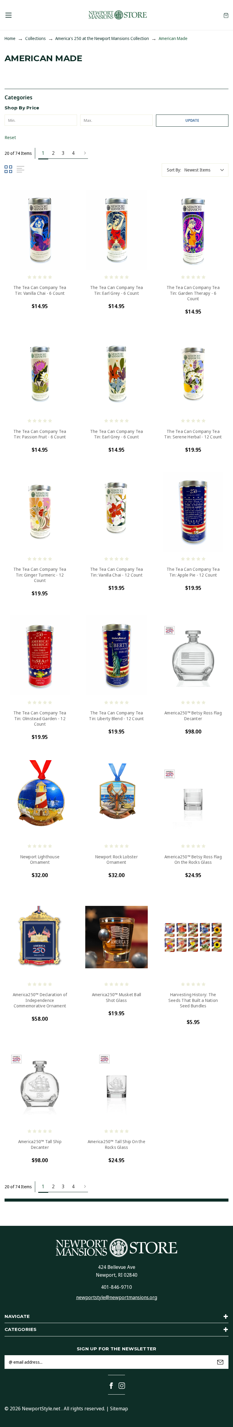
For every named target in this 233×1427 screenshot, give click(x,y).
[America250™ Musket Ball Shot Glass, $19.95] (116, 937)
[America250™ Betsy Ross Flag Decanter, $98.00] (193, 655)
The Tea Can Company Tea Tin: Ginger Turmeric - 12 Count (39, 575)
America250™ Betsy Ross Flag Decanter (193, 715)
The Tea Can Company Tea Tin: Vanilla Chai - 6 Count (39, 290)
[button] (116, 97)
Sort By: (174, 170)
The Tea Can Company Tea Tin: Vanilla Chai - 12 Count (116, 572)
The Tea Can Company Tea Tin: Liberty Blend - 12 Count (116, 715)
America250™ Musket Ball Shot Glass (116, 997)
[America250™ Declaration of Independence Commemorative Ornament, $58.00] (39, 937)
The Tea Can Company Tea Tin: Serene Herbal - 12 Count (193, 434)
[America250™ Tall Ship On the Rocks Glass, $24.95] (116, 1084)
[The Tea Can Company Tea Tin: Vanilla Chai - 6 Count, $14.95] (39, 230)
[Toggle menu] (8, 15)
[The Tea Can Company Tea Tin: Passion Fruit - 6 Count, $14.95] (39, 374)
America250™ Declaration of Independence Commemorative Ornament (40, 1000)
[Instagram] (122, 1385)
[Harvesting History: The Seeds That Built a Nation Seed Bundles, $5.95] (193, 937)
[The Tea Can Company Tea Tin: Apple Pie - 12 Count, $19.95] (193, 512)
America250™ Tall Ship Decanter (40, 1144)
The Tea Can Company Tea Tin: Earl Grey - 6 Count (116, 290)
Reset (10, 137)
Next (83, 153)
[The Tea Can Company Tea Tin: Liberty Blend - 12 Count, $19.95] (116, 655)
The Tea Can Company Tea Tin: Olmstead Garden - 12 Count (39, 718)
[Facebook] (111, 1385)
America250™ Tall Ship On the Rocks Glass (116, 1144)
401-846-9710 (116, 1287)
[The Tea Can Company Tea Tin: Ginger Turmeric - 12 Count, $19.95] (39, 512)
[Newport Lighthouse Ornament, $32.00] (39, 799)
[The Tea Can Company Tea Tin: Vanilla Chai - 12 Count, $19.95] (116, 512)
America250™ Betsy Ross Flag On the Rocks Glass (193, 859)
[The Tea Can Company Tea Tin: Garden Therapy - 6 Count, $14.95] (193, 230)
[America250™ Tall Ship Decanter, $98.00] (39, 1084)
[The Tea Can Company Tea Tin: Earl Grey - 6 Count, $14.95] (116, 230)
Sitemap (119, 1408)
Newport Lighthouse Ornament (40, 859)
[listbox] (206, 170)
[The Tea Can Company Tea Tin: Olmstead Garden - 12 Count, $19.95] (39, 655)
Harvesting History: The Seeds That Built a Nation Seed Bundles (193, 1000)
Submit (220, 1362)
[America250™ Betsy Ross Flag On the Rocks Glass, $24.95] (193, 799)
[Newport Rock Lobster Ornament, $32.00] (116, 799)
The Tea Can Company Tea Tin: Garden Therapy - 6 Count (193, 293)
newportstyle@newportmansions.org (116, 1297)
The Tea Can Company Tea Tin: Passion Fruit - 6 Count (39, 434)
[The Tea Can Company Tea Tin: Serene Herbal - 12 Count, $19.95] (193, 374)
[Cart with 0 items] (226, 15)
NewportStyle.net (41, 1408)
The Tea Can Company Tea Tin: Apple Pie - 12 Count (193, 572)
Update (192, 120)
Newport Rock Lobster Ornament (116, 859)
